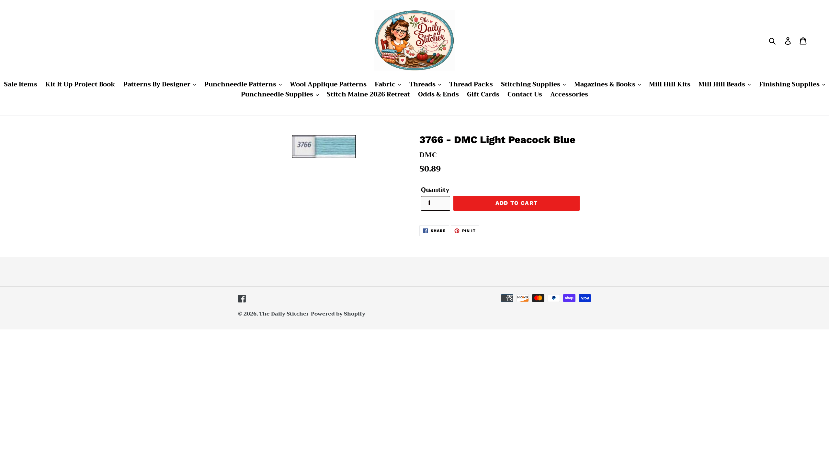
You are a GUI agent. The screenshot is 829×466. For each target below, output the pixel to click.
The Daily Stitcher (284, 313)
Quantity (435, 190)
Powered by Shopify (338, 313)
